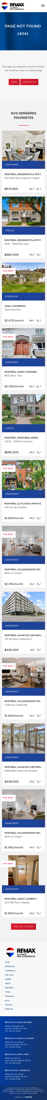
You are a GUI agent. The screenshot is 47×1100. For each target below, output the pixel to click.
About (8, 983)
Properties (10, 966)
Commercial (10, 971)
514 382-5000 (15, 1047)
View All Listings (23, 927)
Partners (9, 988)
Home (14, 82)
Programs (9, 996)
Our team (9, 975)
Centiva (28, 1097)
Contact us (29, 82)
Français (9, 1009)
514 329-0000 (15, 1063)
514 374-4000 (15, 1031)
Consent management (29, 1093)
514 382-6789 (14, 1079)
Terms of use (14, 1093)
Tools (8, 992)
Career (8, 979)
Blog (7, 1000)
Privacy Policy (38, 1091)
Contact (9, 1005)
